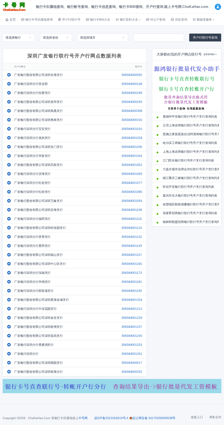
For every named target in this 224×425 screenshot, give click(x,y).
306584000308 (131, 111)
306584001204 (131, 299)
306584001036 (131, 147)
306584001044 (131, 156)
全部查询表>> (210, 54)
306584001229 (131, 317)
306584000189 (131, 93)
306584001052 (131, 165)
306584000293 (131, 102)
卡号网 (83, 418)
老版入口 (197, 417)
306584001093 (131, 201)
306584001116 (131, 219)
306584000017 (131, 362)
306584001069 (131, 174)
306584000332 (131, 371)
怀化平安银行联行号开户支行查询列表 (188, 186)
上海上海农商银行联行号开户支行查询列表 (190, 151)
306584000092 (131, 75)
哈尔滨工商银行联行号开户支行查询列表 (190, 143)
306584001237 (131, 326)
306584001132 (131, 237)
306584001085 (131, 192)
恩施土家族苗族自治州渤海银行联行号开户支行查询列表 (190, 134)
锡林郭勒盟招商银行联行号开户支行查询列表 (190, 222)
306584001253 (131, 344)
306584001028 (131, 138)
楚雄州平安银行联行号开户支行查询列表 (190, 116)
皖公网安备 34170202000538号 (153, 418)
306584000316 (131, 120)
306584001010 (131, 129)
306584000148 (131, 84)
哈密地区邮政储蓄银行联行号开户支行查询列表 (190, 204)
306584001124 (131, 228)
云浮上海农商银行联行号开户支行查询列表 (190, 125)
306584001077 (131, 183)
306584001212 (131, 308)
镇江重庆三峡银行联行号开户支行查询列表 (190, 178)
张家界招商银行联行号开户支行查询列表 (190, 213)
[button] (128, 19)
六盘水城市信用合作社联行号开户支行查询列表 (190, 169)
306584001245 (131, 335)
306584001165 (131, 263)
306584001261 (131, 353)
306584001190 (131, 290)
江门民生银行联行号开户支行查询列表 (188, 160)
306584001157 (131, 254)
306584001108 (131, 210)
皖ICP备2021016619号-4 (111, 418)
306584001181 (131, 281)
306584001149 (131, 245)
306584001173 (131, 272)
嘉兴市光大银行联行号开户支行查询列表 (190, 195)
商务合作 (215, 417)
